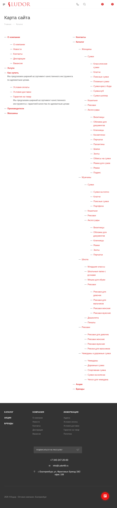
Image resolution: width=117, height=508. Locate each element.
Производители (15, 108)
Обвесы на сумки (102, 158)
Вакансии (18, 63)
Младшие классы (96, 266)
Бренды (80, 389)
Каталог (80, 42)
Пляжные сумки (101, 81)
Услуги (10, 68)
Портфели (98, 206)
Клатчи (96, 72)
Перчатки (98, 139)
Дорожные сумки (96, 365)
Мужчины (86, 177)
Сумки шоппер (100, 95)
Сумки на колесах (96, 375)
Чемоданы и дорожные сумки (96, 353)
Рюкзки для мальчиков (99, 348)
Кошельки (92, 100)
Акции (79, 384)
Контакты (18, 54)
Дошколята (93, 317)
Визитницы (98, 117)
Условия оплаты (21, 87)
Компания (38, 412)
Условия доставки (22, 92)
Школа (85, 259)
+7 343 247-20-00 (59, 460)
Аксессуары (94, 110)
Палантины (99, 144)
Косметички (99, 135)
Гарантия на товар (22, 96)
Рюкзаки (92, 105)
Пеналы (91, 322)
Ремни (96, 168)
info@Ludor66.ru (60, 465)
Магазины (12, 113)
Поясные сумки (101, 77)
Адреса (67, 418)
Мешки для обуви (96, 279)
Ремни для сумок (101, 163)
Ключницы (98, 130)
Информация (71, 412)
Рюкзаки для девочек (98, 334)
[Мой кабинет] (91, 4)
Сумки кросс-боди (102, 86)
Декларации (19, 58)
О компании (13, 37)
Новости (17, 49)
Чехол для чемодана (98, 379)
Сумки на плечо (101, 192)
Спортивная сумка (97, 370)
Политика (68, 434)
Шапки (96, 149)
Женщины (87, 49)
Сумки (91, 56)
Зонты (96, 153)
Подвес (97, 172)
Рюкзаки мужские (102, 313)
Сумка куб (98, 91)
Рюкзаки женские (101, 308)
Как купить (13, 73)
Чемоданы (93, 360)
